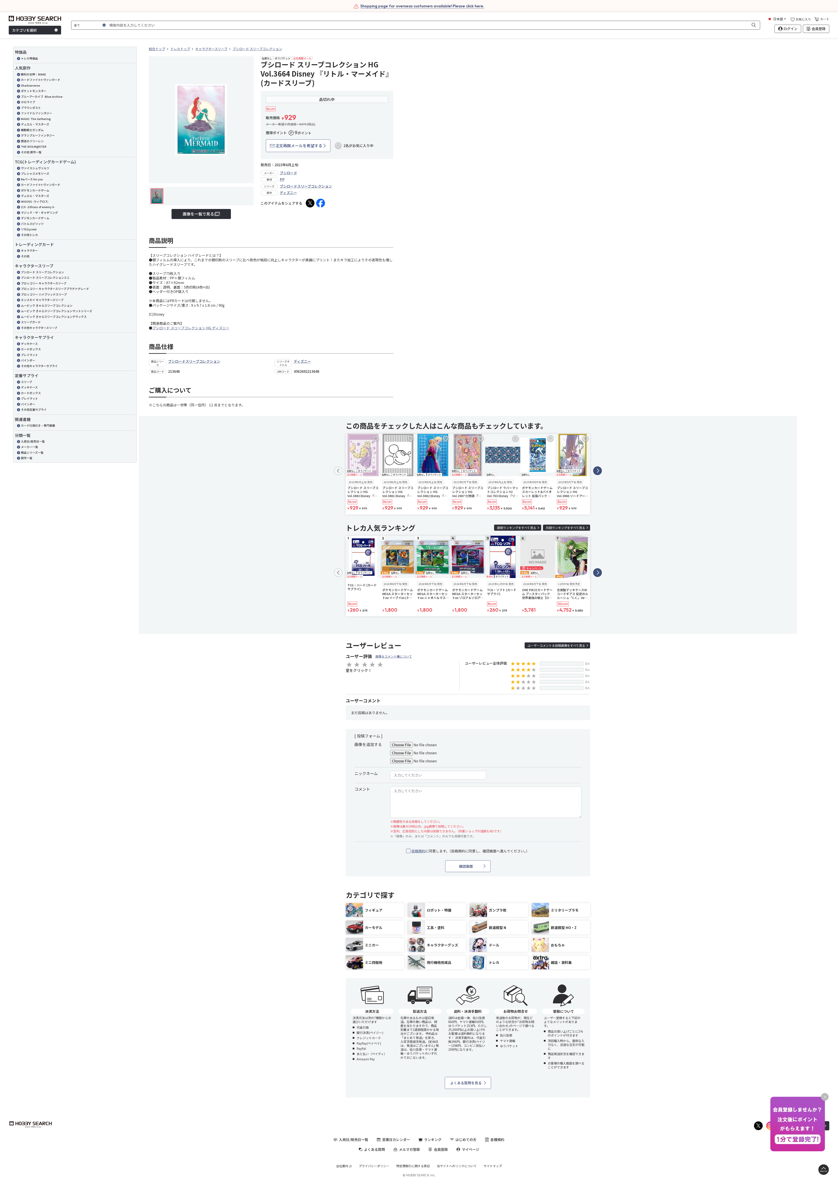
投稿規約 (418, 851)
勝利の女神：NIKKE (33, 74)
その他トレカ (29, 235)
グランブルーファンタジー (38, 135)
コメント (362, 789)
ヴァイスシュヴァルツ (35, 168)
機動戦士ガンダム (32, 130)
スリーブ (26, 382)
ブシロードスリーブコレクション (306, 186)
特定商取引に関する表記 (413, 1166)
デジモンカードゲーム (35, 218)
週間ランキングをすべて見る (516, 527)
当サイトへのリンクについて (457, 1166)
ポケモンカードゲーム (35, 190)
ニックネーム (366, 773)
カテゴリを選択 (24, 30)
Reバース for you (32, 179)
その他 (25, 256)
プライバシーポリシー (374, 1166)
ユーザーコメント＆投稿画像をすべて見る (556, 645)
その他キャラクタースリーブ (39, 328)
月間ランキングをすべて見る (565, 527)
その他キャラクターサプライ (39, 366)
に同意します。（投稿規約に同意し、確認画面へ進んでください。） (470, 851)
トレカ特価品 (29, 58)
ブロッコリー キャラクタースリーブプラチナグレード (55, 289)
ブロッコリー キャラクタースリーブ (43, 283)
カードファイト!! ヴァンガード (40, 80)
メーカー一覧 (29, 447)
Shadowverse (30, 85)
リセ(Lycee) (29, 229)
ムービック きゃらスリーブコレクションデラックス (54, 317)
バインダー (28, 360)
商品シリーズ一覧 (32, 452)
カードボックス (31, 349)
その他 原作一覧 (31, 152)
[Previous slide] (338, 470)
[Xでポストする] (310, 203)
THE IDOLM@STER (33, 146)
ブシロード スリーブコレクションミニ (45, 277)
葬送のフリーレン (32, 141)
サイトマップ (493, 1166)
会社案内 (342, 1166)
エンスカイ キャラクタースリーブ (42, 300)
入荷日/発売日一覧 (33, 441)
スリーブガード (31, 322)
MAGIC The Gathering (36, 119)
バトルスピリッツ (32, 224)
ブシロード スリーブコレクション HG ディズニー (190, 327)
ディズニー (288, 192)
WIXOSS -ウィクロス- (35, 201)
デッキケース (29, 344)
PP (282, 179)
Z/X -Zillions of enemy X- (38, 207)
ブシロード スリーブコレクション (42, 272)
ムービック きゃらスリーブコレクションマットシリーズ (56, 311)
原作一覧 (26, 458)
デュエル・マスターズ (35, 124)
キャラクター (29, 250)
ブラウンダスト (31, 108)
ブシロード (288, 172)
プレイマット (29, 355)
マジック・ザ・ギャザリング (39, 212)
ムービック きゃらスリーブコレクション (46, 305)
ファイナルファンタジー (36, 113)
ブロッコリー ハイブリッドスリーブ (44, 294)
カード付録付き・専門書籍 (38, 425)
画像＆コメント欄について (393, 656)
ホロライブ (28, 102)
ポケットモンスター (33, 91)
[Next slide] (597, 470)
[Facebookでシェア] (320, 203)
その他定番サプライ (33, 409)
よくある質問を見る (466, 1082)
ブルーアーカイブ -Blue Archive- (42, 96)
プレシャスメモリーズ (35, 173)
